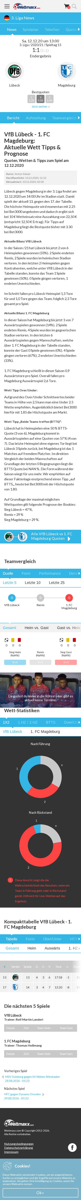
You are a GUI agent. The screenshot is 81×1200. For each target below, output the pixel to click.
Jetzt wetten (39, 106)
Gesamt (9, 628)
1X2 (6, 722)
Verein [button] (15, 966)
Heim (32, 948)
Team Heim (43, 1028)
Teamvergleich (64, 117)
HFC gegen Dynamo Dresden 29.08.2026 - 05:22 (22, 1096)
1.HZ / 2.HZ (27, 722)
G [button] (37, 966)
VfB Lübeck (12, 731)
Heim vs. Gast (37, 628)
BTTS (50, 722)
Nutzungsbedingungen (19, 1143)
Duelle (8, 573)
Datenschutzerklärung (18, 1147)
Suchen (74, 6)
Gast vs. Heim (69, 628)
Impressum (11, 1152)
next (76, 573)
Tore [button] (58, 966)
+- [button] (67, 966)
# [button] (4, 966)
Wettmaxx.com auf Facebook (72, 1147)
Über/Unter (52, 939)
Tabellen (52, 29)
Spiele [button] (27, 966)
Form (26, 573)
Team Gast (66, 1028)
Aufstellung (36, 117)
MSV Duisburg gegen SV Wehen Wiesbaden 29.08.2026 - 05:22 (32, 1078)
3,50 (40, 99)
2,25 (31, 99)
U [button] (43, 966)
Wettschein (67, 6)
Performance (50, 573)
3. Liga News (22, 17)
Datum (10, 1028)
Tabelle (11, 939)
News (12, 29)
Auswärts (52, 948)
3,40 (49, 99)
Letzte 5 (9, 583)
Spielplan (30, 29)
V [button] (49, 966)
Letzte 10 (32, 583)
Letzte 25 (57, 583)
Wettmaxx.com (27, 6)
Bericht (13, 117)
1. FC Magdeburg (45, 731)
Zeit (26, 1028)
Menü (7, 6)
